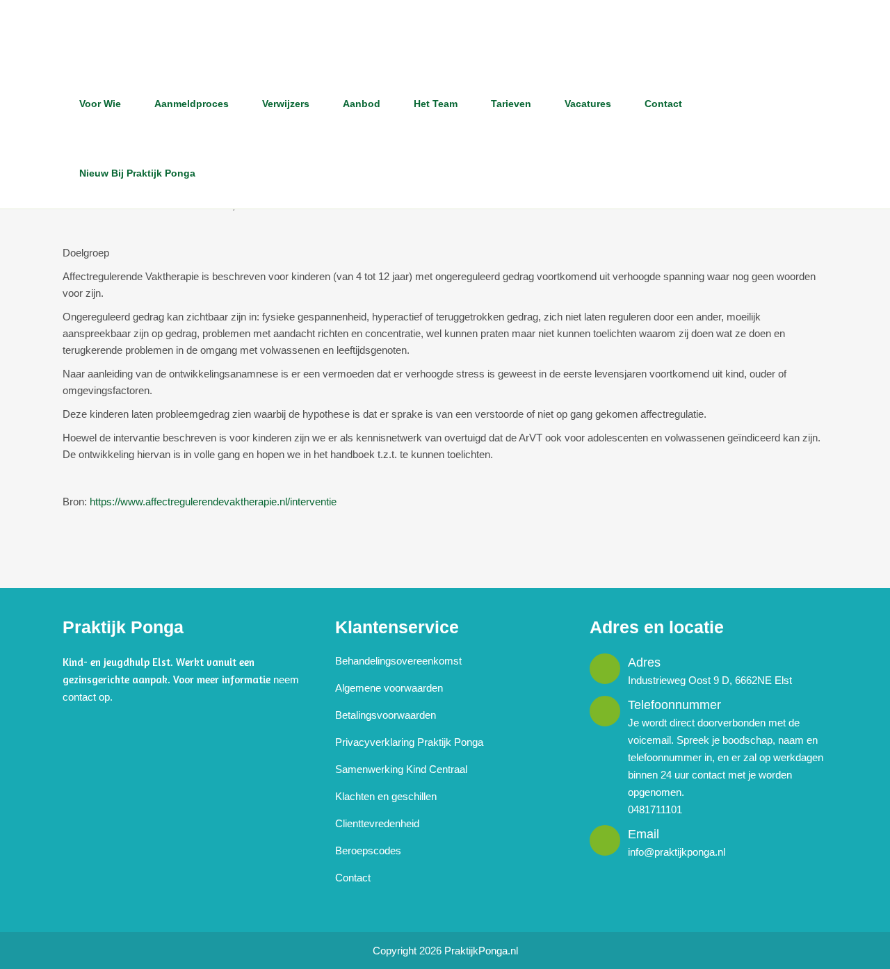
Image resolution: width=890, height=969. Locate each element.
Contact (353, 877)
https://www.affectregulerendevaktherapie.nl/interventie (213, 501)
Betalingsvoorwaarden (385, 715)
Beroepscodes (368, 850)
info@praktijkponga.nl (676, 852)
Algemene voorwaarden (389, 688)
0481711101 (655, 809)
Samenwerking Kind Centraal (401, 769)
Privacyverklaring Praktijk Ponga (409, 742)
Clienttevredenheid (377, 823)
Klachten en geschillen (386, 796)
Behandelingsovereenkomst (398, 661)
